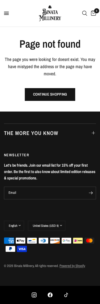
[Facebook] (50, 295)
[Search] (84, 13)
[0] (92, 13)
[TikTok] (66, 295)
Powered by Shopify (72, 266)
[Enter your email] (90, 193)
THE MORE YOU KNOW (31, 133)
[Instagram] (34, 295)
